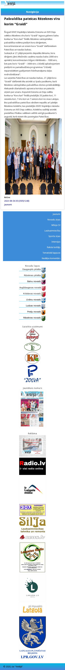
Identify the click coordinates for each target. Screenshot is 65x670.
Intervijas (56, 241)
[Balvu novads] (32, 284)
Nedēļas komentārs (51, 258)
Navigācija (32, 11)
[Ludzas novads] (32, 308)
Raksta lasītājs (53, 247)
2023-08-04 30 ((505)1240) (16, 201)
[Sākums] (32, 5)
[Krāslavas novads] (32, 296)
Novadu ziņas (54, 219)
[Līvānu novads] (32, 302)
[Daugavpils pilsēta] (32, 272)
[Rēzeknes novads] (32, 320)
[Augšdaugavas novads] (32, 290)
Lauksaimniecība (52, 230)
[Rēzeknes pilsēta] (32, 278)
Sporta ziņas (54, 236)
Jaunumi (8, 204)
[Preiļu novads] (32, 314)
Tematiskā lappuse (51, 253)
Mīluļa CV (56, 225)
